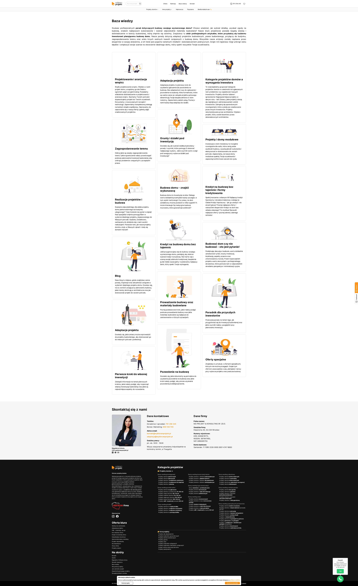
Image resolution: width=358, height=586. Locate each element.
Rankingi (173, 3)
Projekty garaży (163, 539)
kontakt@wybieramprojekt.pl (159, 434)
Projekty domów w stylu (200, 501)
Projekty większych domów (170, 497)
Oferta (165, 3)
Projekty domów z (170, 480)
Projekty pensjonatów (164, 549)
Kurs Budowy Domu (117, 532)
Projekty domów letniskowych (167, 538)
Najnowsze (179, 9)
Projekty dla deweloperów (165, 534)
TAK (340, 571)
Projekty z (227, 517)
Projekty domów (151, 9)
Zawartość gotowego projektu (121, 571)
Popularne (190, 9)
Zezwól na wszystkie (232, 583)
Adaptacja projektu (117, 528)
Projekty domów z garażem (227, 494)
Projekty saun (162, 541)
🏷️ (205, 9)
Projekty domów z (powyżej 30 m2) (232, 508)
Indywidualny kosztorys (119, 537)
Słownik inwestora (117, 562)
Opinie (114, 557)
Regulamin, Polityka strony (119, 560)
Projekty (197, 504)
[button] (340, 579)
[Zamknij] (348, 558)
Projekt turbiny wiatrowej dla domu (168, 547)
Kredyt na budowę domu (119, 534)
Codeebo (244, 583)
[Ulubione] (244, 4)
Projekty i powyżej (170, 501)
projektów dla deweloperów (133, 489)
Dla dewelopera (116, 543)
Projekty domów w (200, 506)
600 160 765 (168, 427)
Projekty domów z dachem (202, 476)
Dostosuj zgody (126, 583)
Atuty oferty (115, 546)
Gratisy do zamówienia (118, 526)
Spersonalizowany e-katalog (120, 539)
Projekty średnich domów (169, 495)
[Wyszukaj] (140, 3)
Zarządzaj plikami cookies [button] (119, 573)
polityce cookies (235, 580)
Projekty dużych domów (169, 499)
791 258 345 (171, 424)
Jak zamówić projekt (118, 569)
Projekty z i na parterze (230, 523)
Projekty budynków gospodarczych (168, 536)
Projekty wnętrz (116, 548)
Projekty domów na (168, 506)
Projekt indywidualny (118, 541)
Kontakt (192, 3)
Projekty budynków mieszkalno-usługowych (171, 545)
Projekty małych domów (168, 493)
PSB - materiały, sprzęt (118, 530)
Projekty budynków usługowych (167, 543)
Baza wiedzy (183, 3)
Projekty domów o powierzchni (170, 491)
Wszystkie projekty (117, 566)
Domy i (199, 488)
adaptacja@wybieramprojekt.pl (160, 437)
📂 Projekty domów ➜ (165, 471)
